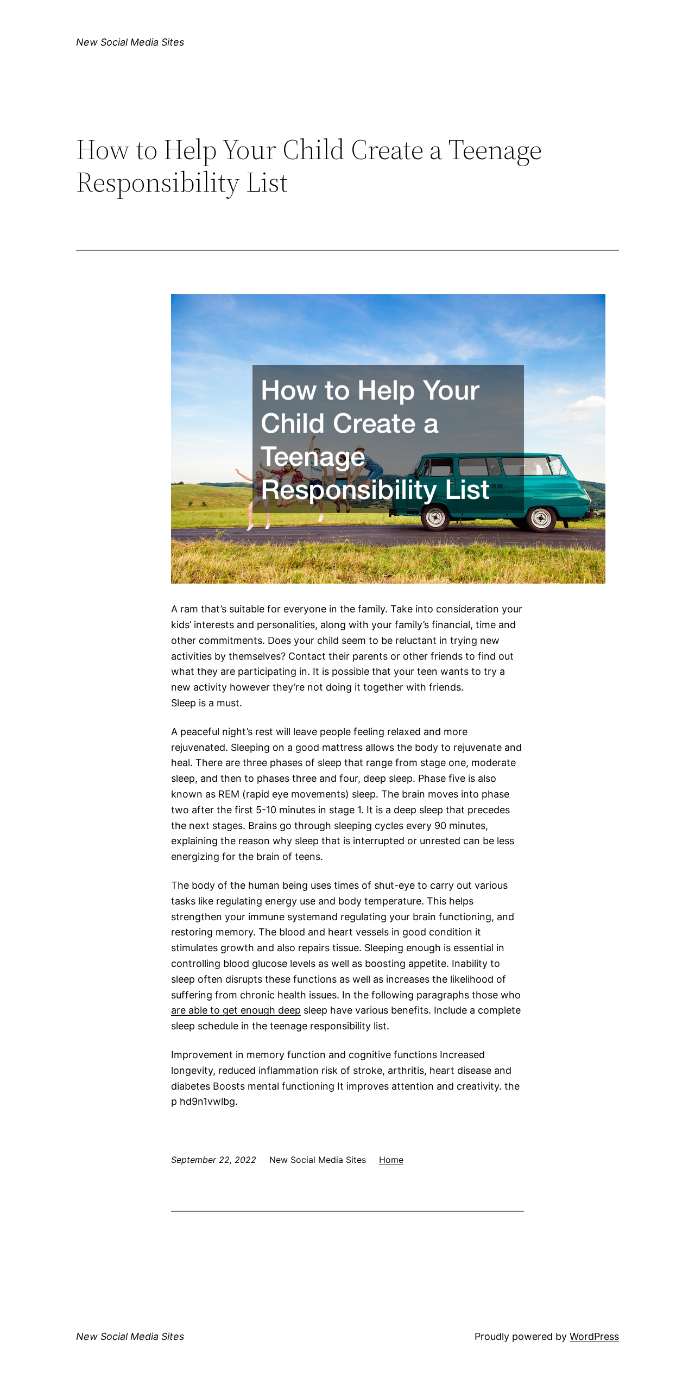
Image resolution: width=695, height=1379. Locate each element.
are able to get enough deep (236, 1010)
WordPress (594, 1336)
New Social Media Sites (130, 42)
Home (391, 1159)
